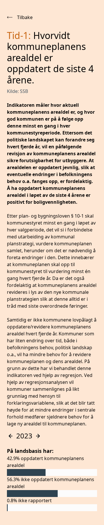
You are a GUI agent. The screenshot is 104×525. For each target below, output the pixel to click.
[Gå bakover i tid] (10, 436)
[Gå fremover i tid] (38, 436)
